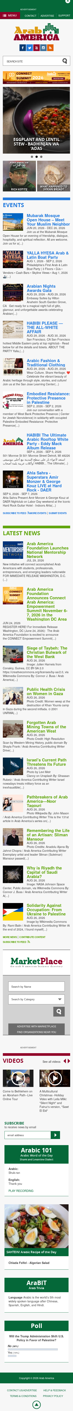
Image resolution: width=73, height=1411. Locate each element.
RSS (50, 46)
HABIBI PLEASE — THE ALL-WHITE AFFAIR (45, 327)
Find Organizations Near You (36, 1032)
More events (38, 513)
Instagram (43, 46)
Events (13, 205)
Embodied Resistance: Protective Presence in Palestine (48, 398)
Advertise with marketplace (36, 1026)
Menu (12, 15)
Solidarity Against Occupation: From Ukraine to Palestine (46, 909)
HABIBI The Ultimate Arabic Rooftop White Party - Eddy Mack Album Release (47, 441)
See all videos (51, 1061)
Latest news (21, 533)
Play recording (21, 1191)
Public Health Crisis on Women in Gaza (46, 691)
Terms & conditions (23, 1396)
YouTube (36, 46)
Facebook (22, 46)
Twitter (29, 46)
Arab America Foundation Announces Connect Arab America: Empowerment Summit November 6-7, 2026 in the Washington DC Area (47, 604)
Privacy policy (53, 1396)
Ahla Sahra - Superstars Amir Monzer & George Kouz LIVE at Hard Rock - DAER (44, 481)
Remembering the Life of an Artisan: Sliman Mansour (48, 834)
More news (10, 937)
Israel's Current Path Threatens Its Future (47, 762)
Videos (13, 1061)
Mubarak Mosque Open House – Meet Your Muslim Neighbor (48, 219)
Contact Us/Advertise (22, 1390)
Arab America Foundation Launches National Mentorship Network (48, 550)
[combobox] (36, 999)
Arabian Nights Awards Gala (41, 288)
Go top (34, 1404)
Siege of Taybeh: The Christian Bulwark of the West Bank (47, 652)
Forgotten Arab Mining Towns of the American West (46, 726)
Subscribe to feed (15, 513)
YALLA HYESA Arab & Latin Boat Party (48, 255)
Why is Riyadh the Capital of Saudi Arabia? (44, 872)
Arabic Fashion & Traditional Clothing (46, 362)
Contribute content (32, 937)
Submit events (58, 513)
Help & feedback (54, 1390)
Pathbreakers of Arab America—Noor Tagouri (47, 801)
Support (64, 15)
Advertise (47, 15)
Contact (30, 15)
